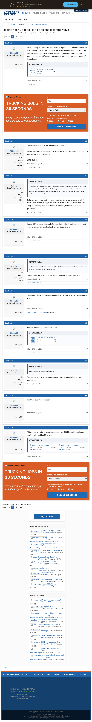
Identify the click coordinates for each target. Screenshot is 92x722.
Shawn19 (43, 33)
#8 (86, 361)
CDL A (51, 121)
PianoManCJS (48, 608)
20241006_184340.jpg (43, 445)
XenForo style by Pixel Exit (46, 714)
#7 (86, 323)
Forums (26, 13)
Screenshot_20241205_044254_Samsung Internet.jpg (53, 69)
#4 (86, 219)
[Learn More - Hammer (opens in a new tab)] (46, 4)
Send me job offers (66, 126)
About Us (14, 689)
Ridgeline (14, 151)
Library (12, 692)
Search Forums (10, 19)
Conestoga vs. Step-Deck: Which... (49, 624)
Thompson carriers (47, 629)
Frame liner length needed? (51, 531)
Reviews (66, 13)
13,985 (21, 192)
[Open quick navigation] (86, 25)
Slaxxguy (43, 552)
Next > (21, 37)
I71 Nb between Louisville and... (52, 642)
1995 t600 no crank (47, 573)
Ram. (38, 626)
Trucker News (28, 689)
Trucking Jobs (40, 13)
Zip (48, 97)
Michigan (20, 165)
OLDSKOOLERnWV (33, 283)
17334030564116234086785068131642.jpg (49, 338)
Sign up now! (47, 516)
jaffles (40, 559)
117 (22, 59)
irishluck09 (44, 581)
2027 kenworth (44, 568)
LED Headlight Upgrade (48, 561)
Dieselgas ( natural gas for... (47, 557)
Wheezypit (44, 631)
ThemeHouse (59, 718)
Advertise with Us (28, 692)
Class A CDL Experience (57, 106)
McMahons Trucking (37, 541)
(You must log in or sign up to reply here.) (17, 504)
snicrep (41, 570)
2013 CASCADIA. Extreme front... (52, 579)
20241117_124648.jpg (72, 445)
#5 (86, 256)
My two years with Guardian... (48, 620)
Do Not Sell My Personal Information (22, 698)
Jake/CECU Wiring (49, 584)
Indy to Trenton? (48, 606)
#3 (86, 176)
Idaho (21, 200)
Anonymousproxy (36, 659)
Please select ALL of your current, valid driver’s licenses (62, 117)
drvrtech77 (44, 644)
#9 (86, 395)
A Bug (40, 622)
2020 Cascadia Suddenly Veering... (51, 550)
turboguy (43, 563)
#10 (85, 427)
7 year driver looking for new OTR (52, 635)
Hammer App (22, 694)
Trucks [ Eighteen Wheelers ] (22, 33)
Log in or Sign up (81, 10)
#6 (86, 291)
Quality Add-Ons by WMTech (46, 716)
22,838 (21, 157)
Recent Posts (22, 19)
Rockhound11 (48, 586)
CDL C (72, 121)
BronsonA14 (46, 533)
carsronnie (44, 575)
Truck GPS (54, 13)
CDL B (61, 121)
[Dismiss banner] (81, 4)
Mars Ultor (44, 637)
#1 (86, 43)
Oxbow (30, 84)
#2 (86, 141)
